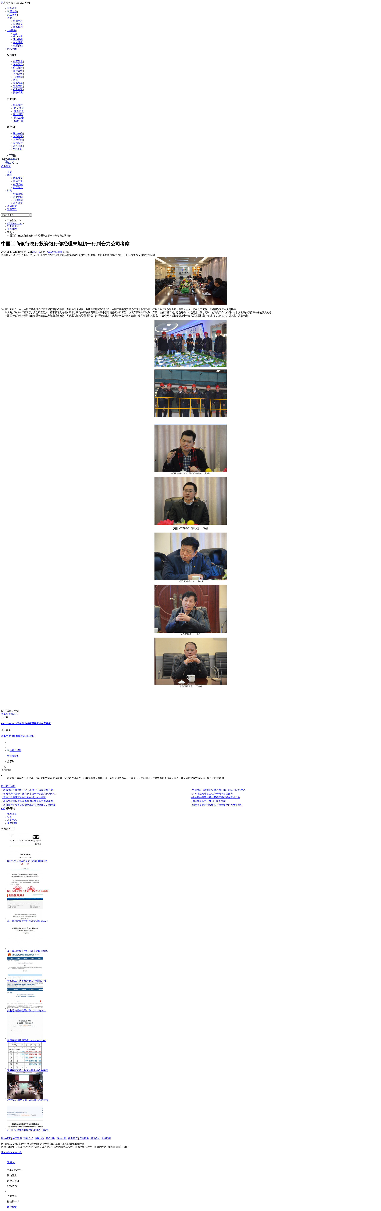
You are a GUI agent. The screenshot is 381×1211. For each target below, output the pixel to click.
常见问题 (18, 146)
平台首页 (12, 8)
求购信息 (18, 64)
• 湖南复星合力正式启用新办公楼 (208, 801)
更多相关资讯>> (9, 714)
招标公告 (18, 70)
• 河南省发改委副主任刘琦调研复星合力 (212, 793)
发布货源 (18, 136)
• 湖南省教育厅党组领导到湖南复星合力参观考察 (27, 801)
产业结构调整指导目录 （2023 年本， (26, 1010)
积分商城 (19, 108)
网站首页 (6, 1138)
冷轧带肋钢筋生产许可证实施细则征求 (27, 950)
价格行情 (18, 67)
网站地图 (12, 48)
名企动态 (18, 203)
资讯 (9, 190)
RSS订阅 (18, 120)
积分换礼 (95, 1138)
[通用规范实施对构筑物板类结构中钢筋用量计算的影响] (25, 1068)
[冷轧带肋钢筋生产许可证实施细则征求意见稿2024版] (25, 948)
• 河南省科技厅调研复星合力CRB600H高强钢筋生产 (218, 790)
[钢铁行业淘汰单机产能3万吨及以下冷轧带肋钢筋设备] (25, 978)
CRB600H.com (14, 223)
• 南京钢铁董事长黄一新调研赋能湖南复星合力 (215, 797)
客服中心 (12, 18)
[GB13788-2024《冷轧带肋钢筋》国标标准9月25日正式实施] (25, 888)
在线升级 (18, 42)
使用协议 (39, 1138)
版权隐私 (50, 1138)
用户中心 (18, 133)
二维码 (13, 15)
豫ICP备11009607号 (11, 1152)
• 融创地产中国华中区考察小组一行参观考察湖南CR (29, 793)
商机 (9, 175)
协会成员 (18, 92)
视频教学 (18, 83)
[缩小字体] (67, 251)
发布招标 (18, 142)
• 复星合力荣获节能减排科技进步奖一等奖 (24, 797)
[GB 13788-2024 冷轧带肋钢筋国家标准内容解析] (25, 859)
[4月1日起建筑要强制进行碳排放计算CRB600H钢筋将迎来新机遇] (25, 1128)
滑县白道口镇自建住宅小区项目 (18, 736)
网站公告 (19, 117)
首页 (9, 172)
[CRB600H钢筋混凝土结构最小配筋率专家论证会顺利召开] (25, 1098)
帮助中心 (18, 21)
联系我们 (18, 27)
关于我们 (17, 1138)
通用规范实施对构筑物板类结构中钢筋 (27, 1070)
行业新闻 (18, 197)
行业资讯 (18, 89)
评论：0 (36, 252)
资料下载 (18, 86)
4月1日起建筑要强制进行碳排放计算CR (28, 1130)
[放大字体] (64, 251)
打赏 (3, 767)
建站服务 (18, 39)
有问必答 (18, 74)
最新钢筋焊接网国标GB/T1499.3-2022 (26, 1040)
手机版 (13, 11)
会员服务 (18, 36)
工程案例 (18, 77)
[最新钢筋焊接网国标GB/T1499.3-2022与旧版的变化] (25, 1038)
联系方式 (28, 1138)
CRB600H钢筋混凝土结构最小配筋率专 (27, 1100)
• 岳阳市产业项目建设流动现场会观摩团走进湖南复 (29, 805)
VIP (15, 33)
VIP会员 (17, 149)
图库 (15, 80)
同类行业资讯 (8, 786)
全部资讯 (18, 193)
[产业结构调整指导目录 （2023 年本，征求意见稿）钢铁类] (25, 1008)
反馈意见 (18, 24)
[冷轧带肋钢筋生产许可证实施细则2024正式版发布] (25, 918)
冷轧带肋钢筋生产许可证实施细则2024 (27, 921)
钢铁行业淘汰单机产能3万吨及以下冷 (26, 980)
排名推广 (18, 105)
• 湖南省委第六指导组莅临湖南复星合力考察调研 (216, 805)
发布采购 (18, 139)
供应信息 (18, 61)
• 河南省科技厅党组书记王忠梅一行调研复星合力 (27, 790)
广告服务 (84, 1138)
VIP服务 (11, 30)
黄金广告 (19, 111)
